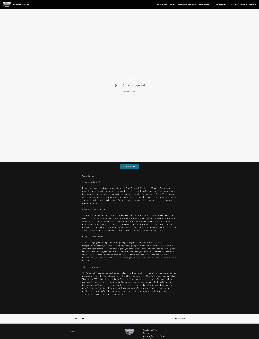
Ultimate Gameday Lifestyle (154, 336)
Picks (129, 79)
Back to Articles (129, 167)
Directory (147, 333)
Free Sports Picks (150, 330)
